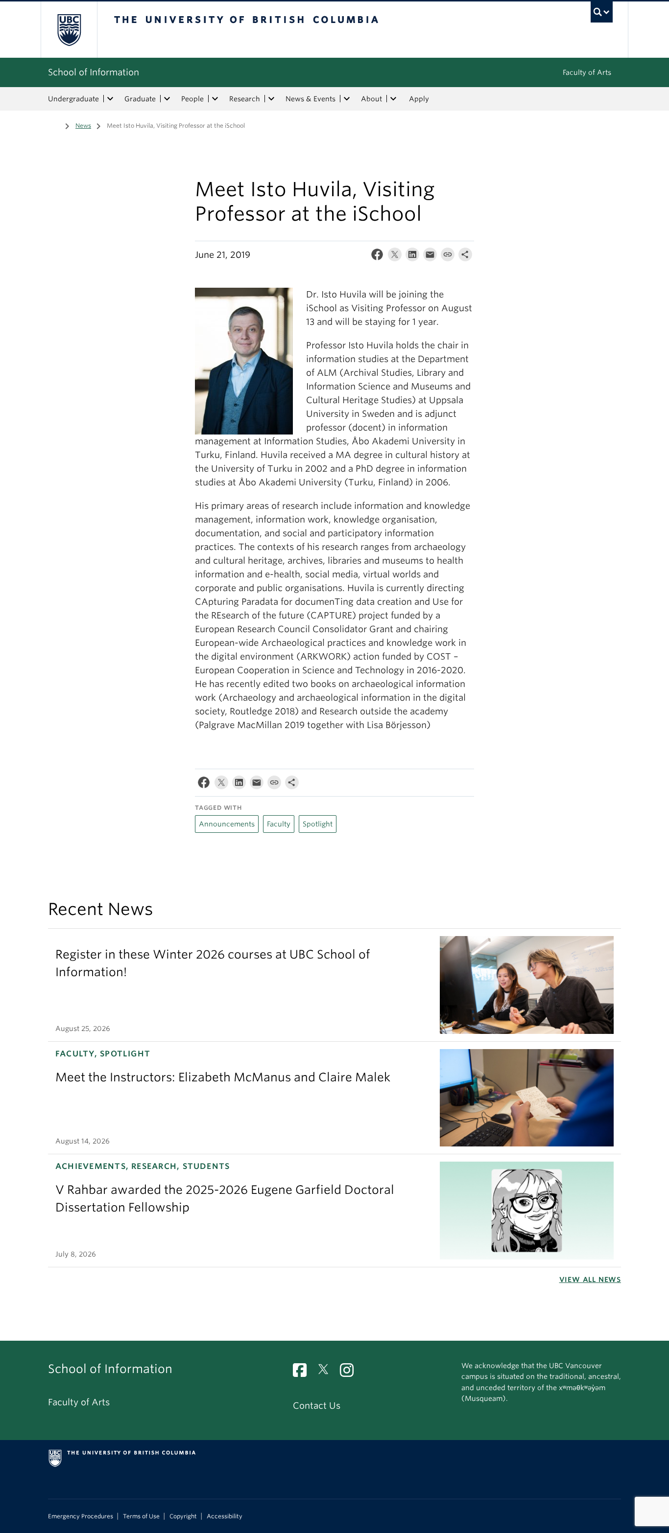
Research (244, 99)
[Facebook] (377, 257)
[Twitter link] (327, 1373)
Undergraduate (73, 99)
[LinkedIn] (412, 257)
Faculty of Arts (587, 72)
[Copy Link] (447, 257)
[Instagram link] (350, 1373)
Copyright (183, 1516)
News (83, 125)
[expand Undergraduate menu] (110, 98)
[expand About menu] (393, 98)
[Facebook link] (303, 1373)
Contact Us (316, 1405)
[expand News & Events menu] (346, 98)
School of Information (93, 72)
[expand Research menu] (271, 98)
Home (54, 125)
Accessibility (224, 1516)
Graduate (140, 99)
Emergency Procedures (80, 1516)
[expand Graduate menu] (167, 98)
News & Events (310, 99)
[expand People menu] (215, 98)
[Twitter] (395, 257)
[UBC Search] (602, 12)
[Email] (430, 257)
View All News (590, 1279)
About (371, 99)
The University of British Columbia (69, 29)
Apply (419, 99)
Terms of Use (141, 1516)
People (192, 99)
